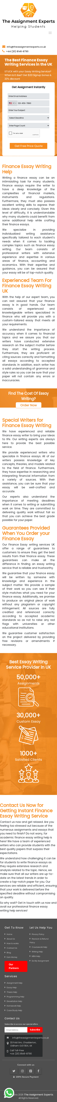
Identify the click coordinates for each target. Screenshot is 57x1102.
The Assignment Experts (38, 1094)
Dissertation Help (14, 1001)
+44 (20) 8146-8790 (17, 51)
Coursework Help (39, 947)
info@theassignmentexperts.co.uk (26, 46)
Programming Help (15, 996)
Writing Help (37, 951)
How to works (13, 943)
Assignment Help (14, 983)
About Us (11, 939)
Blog (9, 952)
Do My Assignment (40, 961)
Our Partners (14, 966)
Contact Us (12, 948)
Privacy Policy (38, 934)
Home (9, 934)
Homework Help (14, 1006)
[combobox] (12, 103)
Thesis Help (12, 992)
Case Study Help (14, 1010)
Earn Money (12, 957)
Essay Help (12, 987)
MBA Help (36, 956)
